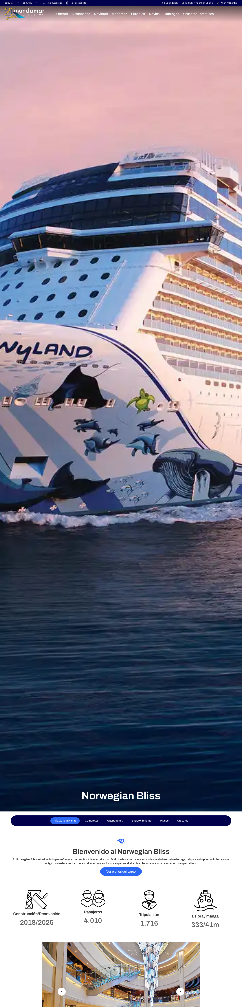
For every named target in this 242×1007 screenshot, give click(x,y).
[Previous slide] (62, 992)
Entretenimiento (142, 820)
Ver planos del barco (121, 871)
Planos (164, 820)
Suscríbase (171, 3)
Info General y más (65, 820)
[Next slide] (180, 992)
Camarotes (92, 820)
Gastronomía (115, 820)
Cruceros (182, 820)
